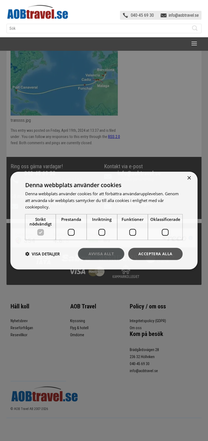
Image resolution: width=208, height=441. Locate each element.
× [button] (189, 178)
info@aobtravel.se (184, 15)
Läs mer (58, 207)
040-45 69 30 (142, 15)
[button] (42, 254)
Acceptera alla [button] (155, 253)
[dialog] (103, 220)
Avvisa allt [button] (101, 253)
